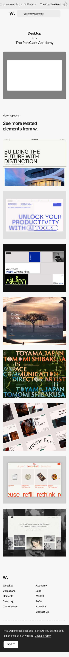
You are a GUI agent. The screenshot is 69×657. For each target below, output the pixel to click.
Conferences (10, 606)
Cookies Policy (43, 635)
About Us (41, 606)
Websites (8, 585)
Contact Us (42, 611)
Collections (9, 590)
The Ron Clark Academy (35, 42)
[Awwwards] (12, 13)
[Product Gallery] (34, 480)
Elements (8, 595)
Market (40, 595)
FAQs (39, 601)
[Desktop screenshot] (34, 533)
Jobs (38, 590)
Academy (41, 585)
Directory (8, 601)
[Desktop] (34, 162)
